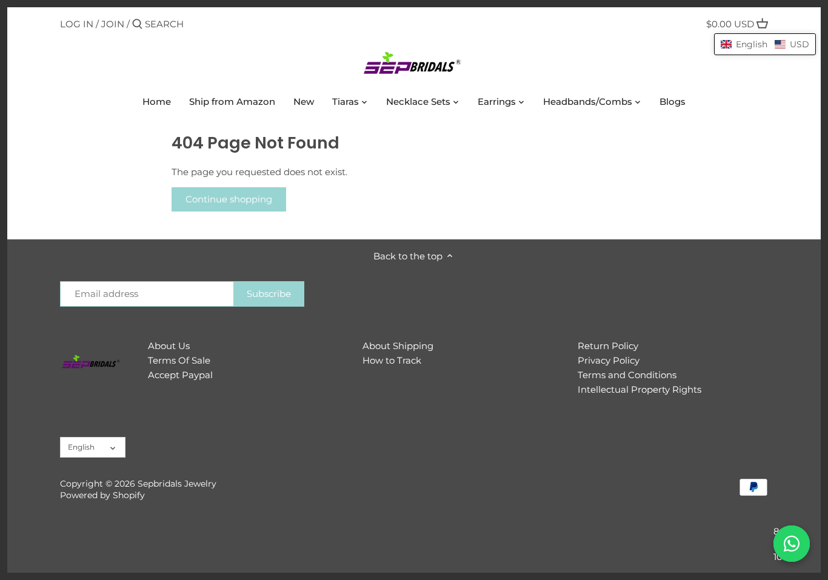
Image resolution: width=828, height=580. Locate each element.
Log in (76, 24)
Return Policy (608, 346)
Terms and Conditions (627, 375)
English (81, 447)
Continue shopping (228, 199)
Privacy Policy (608, 360)
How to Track (391, 360)
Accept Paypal (180, 375)
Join (112, 24)
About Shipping (397, 346)
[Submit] (137, 24)
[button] (765, 44)
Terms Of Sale (179, 360)
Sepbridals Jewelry (177, 483)
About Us (169, 346)
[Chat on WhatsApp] (791, 543)
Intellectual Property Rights (639, 389)
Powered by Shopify (102, 495)
